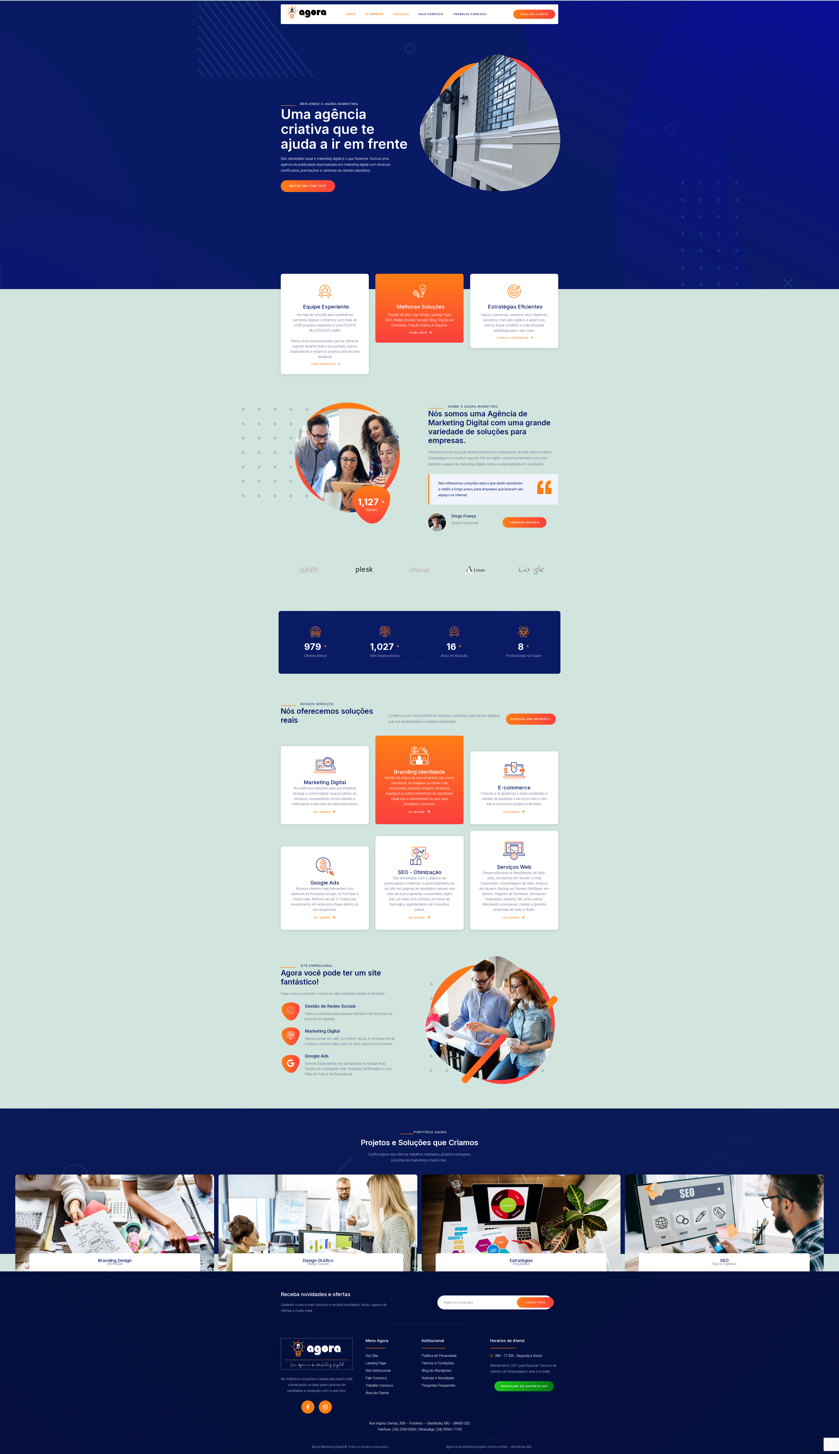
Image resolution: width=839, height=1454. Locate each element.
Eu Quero (417, 811)
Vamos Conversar (513, 338)
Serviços (401, 14)
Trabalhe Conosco (470, 14)
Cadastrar (535, 1302)
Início (351, 14)
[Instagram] (325, 1407)
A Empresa (375, 14)
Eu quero (322, 811)
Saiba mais (418, 332)
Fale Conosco (431, 14)
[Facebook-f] (307, 1407)
